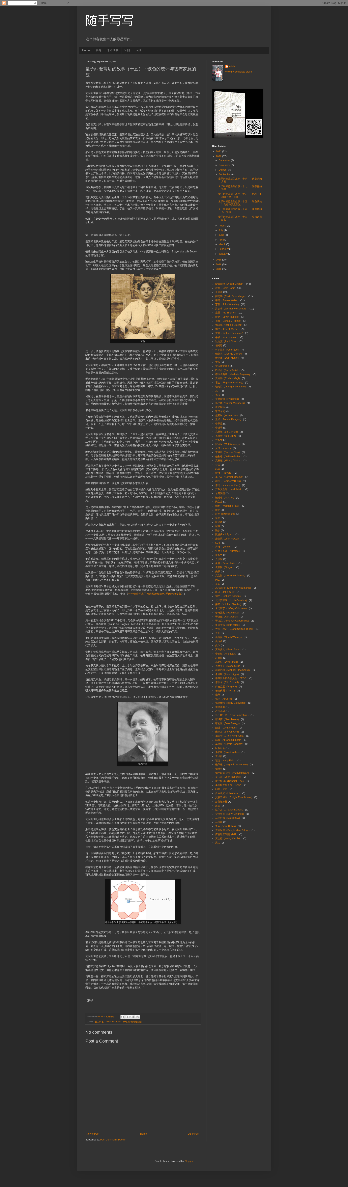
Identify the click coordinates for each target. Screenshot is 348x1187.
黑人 (217, 842)
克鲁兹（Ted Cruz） (226, 436)
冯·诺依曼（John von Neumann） (233, 587)
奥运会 (219, 641)
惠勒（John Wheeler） (227, 304)
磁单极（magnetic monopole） (232, 764)
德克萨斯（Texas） (225, 690)
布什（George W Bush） (228, 481)
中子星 (219, 423)
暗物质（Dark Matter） (227, 357)
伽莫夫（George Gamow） (230, 353)
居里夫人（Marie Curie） (229, 666)
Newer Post (92, 1133)
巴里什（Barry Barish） (228, 370)
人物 (138, 50)
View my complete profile (239, 71)
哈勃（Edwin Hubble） (227, 316)
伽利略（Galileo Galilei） (229, 456)
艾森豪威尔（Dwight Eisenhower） (234, 797)
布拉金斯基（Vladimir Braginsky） (234, 374)
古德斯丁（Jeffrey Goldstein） (231, 608)
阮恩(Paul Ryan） (225, 534)
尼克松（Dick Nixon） (227, 661)
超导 (217, 526)
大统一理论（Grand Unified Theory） (235, 629)
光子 (217, 571)
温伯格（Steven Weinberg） (230, 403)
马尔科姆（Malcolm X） (228, 818)
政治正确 (220, 711)
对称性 (219, 657)
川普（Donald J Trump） (228, 321)
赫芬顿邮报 (221, 801)
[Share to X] (130, 1017)
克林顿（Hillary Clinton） (229, 460)
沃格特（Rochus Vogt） (228, 378)
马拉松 (219, 822)
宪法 (217, 394)
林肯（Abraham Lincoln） (229, 740)
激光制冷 (220, 407)
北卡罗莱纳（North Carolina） (231, 600)
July (221, 230)
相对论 (219, 345)
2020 (219, 156)
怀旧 (127, 50)
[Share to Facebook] (134, 1017)
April (221, 239)
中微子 (219, 427)
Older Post (193, 1133)
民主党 (219, 501)
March (222, 244)
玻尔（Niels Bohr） (225, 288)
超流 (217, 805)
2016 (219, 269)
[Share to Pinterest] (138, 1017)
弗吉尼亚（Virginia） (226, 686)
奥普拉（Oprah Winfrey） (229, 637)
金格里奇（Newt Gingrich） (230, 813)
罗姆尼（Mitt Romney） (228, 444)
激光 (217, 509)
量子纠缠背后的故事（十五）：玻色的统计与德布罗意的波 (240, 203)
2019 (219, 259)
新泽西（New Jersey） (227, 719)
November (225, 165)
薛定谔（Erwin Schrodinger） (231, 296)
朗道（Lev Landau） (226, 727)
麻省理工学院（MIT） (227, 834)
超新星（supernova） (227, 415)
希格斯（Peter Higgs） (227, 674)
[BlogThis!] (126, 1017)
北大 (217, 468)
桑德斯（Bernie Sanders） (229, 744)
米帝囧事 (112, 50)
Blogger (188, 1161)
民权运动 (220, 748)
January (223, 253)
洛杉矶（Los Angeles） (228, 752)
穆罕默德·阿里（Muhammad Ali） (233, 772)
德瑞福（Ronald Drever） (229, 325)
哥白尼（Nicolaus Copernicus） (232, 620)
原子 (217, 390)
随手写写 (109, 20)
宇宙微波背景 (222, 366)
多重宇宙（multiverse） (228, 625)
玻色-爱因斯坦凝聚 (132, 1021)
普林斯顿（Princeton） (227, 398)
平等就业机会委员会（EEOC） (232, 678)
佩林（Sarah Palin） (226, 563)
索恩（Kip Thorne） (226, 312)
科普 (98, 50)
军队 (217, 583)
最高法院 (220, 493)
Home (86, 50)
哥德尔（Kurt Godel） (227, 616)
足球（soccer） (223, 448)
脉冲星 (219, 522)
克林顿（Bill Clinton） (227, 431)
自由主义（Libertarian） (228, 793)
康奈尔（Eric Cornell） (227, 682)
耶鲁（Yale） (222, 789)
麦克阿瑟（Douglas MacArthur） (233, 830)
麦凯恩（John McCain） (228, 538)
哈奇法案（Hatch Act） (227, 612)
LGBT (218, 542)
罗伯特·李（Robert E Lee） (230, 781)
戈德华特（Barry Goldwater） (231, 702)
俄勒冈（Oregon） (225, 567)
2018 (219, 264)
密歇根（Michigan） (226, 653)
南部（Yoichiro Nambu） (228, 604)
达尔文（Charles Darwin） (229, 809)
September (225, 174)
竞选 (217, 362)
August (223, 225)
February (224, 249)
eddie (232, 66)
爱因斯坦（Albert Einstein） (108, 1021)
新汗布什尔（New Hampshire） (232, 715)
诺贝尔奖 (220, 411)
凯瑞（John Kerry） (226, 592)
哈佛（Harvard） (224, 472)
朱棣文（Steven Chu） (227, 731)
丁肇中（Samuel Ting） (228, 452)
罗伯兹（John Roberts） (228, 776)
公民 (217, 464)
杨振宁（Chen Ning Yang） (230, 735)
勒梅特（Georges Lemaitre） (231, 386)
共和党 (219, 440)
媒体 (217, 645)
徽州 (217, 694)
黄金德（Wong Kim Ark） (229, 838)
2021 (219, 151)
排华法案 (220, 707)
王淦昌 (219, 756)
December (225, 160)
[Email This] (122, 1017)
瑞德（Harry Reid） (226, 760)
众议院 (219, 559)
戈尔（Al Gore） (224, 698)
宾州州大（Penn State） (228, 649)
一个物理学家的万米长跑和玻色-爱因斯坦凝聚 (154, 593)
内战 (217, 579)
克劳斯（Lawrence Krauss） (230, 575)
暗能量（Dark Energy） (228, 723)
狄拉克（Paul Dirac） (227, 341)
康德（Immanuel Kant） (228, 485)
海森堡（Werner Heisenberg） (232, 308)
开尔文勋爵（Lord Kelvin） (230, 489)
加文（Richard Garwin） (228, 596)
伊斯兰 (219, 555)
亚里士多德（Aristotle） (228, 551)
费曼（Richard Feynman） (229, 333)
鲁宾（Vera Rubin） (226, 826)
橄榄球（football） (225, 497)
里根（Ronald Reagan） (228, 419)
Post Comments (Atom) (112, 1139)
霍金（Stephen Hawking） (229, 382)
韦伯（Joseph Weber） (228, 329)
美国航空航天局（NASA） (229, 785)
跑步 (217, 530)
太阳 (217, 633)
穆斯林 (219, 768)
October (223, 169)
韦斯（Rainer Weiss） (227, 300)
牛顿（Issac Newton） (227, 337)
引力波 (219, 292)
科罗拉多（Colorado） (227, 349)
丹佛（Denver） (224, 546)
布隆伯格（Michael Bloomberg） (233, 670)
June (222, 234)
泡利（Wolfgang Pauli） (228, 505)
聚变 (217, 518)
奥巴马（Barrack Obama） (229, 477)
